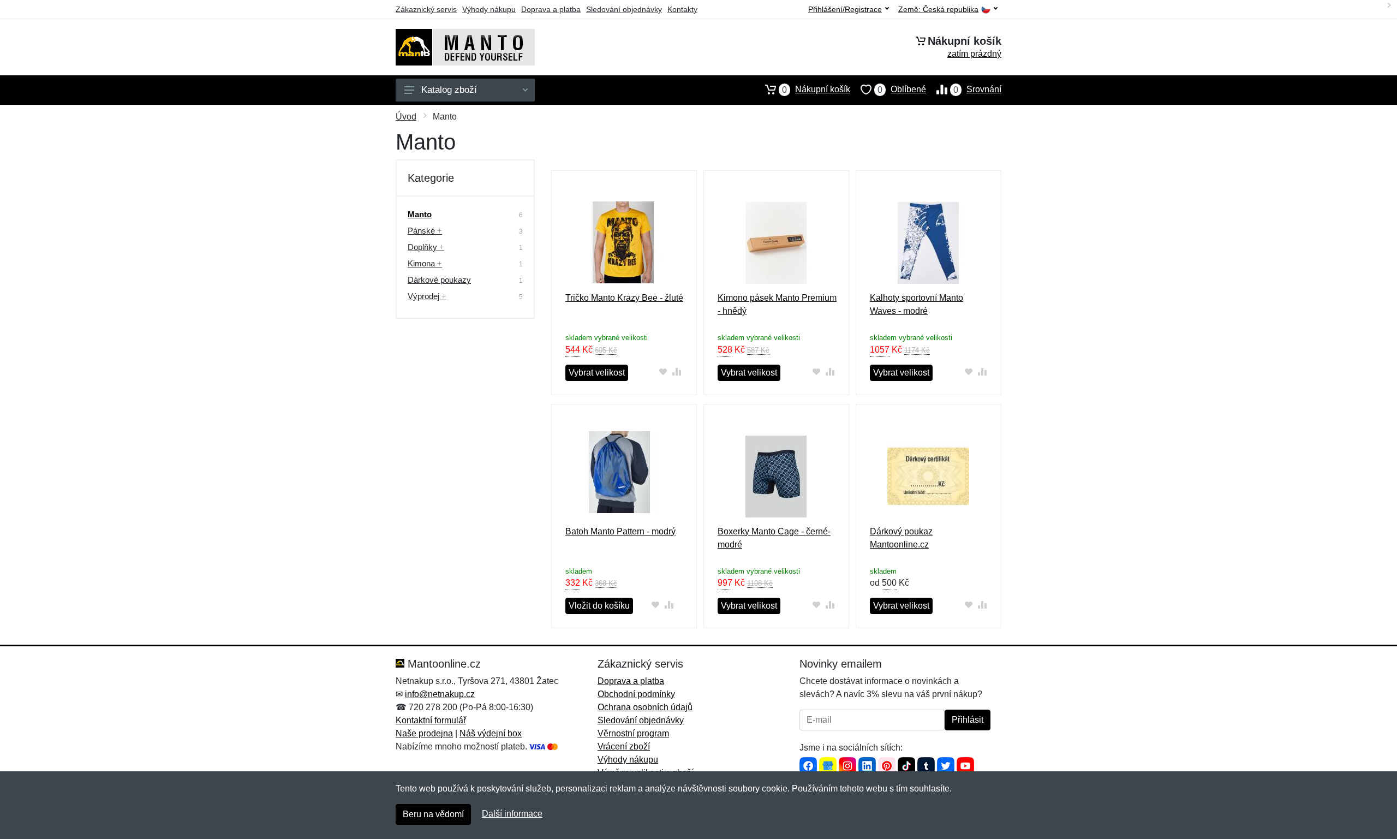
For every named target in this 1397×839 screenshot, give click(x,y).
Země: (938, 9)
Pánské (425, 230)
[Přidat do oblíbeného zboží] (663, 371)
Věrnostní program (633, 733)
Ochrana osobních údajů (645, 707)
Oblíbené (901, 89)
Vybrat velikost (597, 372)
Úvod (406, 116)
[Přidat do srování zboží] (676, 371)
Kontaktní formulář (431, 720)
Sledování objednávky (624, 9)
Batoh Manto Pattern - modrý (620, 531)
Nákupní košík (816, 89)
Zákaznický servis (426, 9)
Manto (420, 214)
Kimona (425, 263)
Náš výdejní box (490, 733)
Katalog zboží (449, 90)
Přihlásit (967, 719)
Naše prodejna (424, 733)
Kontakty (682, 9)
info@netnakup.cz (440, 694)
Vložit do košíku (599, 605)
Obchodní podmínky (636, 694)
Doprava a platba (551, 9)
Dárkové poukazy (439, 279)
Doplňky (426, 247)
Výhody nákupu (489, 9)
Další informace (512, 813)
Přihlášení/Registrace (845, 9)
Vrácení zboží (624, 746)
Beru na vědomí (433, 814)
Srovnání (977, 89)
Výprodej (427, 296)
